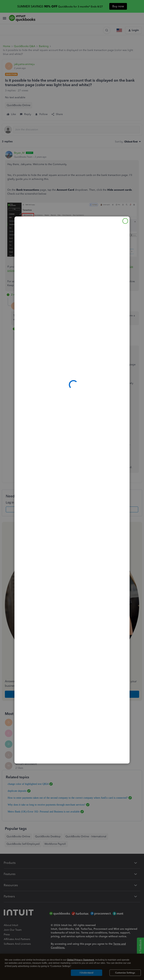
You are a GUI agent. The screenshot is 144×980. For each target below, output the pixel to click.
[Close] (125, 221)
